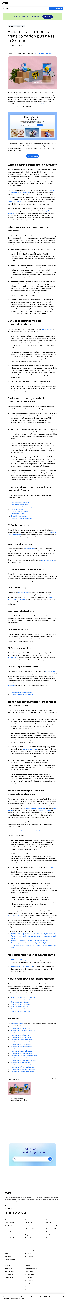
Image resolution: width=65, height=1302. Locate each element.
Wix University (29, 1256)
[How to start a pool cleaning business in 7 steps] (19, 1088)
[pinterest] (18, 1212)
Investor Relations (30, 1274)
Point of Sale (28, 1247)
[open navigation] (62, 3)
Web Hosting (8, 1235)
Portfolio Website (30, 1232)
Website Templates (10, 1229)
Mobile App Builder (10, 1259)
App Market (49, 1235)
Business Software (30, 1238)
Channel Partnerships (31, 1268)
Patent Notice (29, 1283)
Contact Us (8, 1208)
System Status (9, 1277)
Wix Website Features (52, 1232)
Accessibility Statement (31, 1280)
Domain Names (9, 1241)
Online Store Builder (30, 1225)
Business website (30, 1222)
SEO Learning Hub (51, 1229)
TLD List (7, 1250)
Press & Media (29, 1271)
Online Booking (29, 1250)
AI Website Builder (10, 1225)
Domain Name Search (11, 1247)
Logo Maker (28, 1253)
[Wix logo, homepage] (5, 3)
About (7, 1206)
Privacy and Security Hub (53, 1225)
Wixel (6, 1253)
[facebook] (6, 1212)
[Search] (50, 1159)
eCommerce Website (31, 1229)
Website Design (9, 1232)
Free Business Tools (30, 1244)
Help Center (8, 1268)
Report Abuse (9, 1274)
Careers (27, 1290)
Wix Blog (48, 1222)
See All (54, 1079)
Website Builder (9, 1222)
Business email (29, 1241)
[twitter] (21, 1212)
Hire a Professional (10, 1271)
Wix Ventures (28, 1277)
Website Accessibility (52, 1238)
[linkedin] (24, 1212)
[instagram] (12, 1212)
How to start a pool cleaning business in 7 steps (17, 1099)
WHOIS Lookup (9, 1244)
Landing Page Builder (11, 1238)
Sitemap (27, 1287)
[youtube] (9, 1212)
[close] (63, 1296)
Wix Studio (8, 1256)
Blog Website (28, 1235)
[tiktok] (15, 1212)
